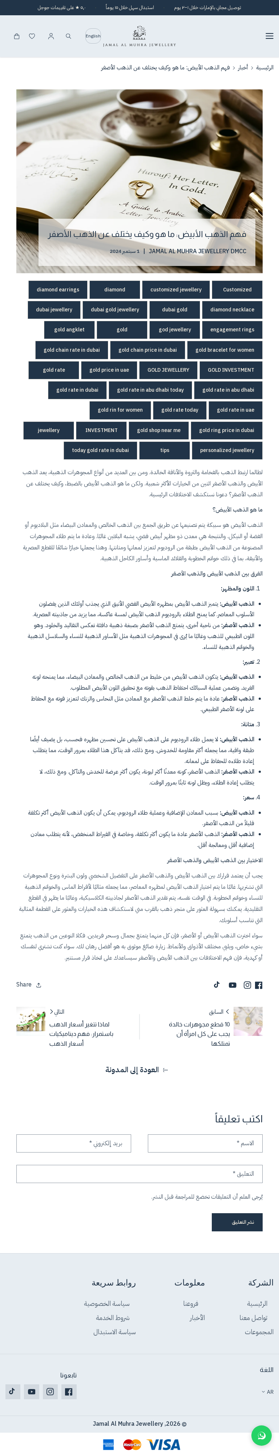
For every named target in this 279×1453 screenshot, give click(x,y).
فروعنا (190, 1304)
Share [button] (24, 984)
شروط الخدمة (113, 1318)
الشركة (261, 1283)
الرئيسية (265, 67)
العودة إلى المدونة (132, 1069)
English (93, 36)
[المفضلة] (32, 36)
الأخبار (197, 1318)
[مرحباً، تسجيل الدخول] (50, 36)
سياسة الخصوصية (107, 1304)
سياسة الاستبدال (114, 1332)
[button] (267, 36)
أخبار (243, 67)
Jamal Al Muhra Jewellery (128, 1424)
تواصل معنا (253, 1318)
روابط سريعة (114, 1283)
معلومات (189, 1283)
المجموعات (259, 1332)
